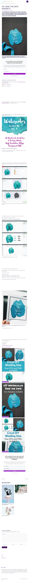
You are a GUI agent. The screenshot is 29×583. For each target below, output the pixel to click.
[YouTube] (4, 567)
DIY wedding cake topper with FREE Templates (7, 504)
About (2, 554)
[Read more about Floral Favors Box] (8, 510)
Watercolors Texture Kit (17, 114)
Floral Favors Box (5, 515)
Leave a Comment (4, 10)
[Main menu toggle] (27, 1)
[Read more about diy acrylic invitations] (21, 488)
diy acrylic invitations (19, 493)
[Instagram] (3, 567)
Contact (2, 556)
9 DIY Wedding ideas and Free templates (7, 345)
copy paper (8, 84)
